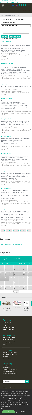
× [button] (30, 391)
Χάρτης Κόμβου (7, 358)
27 (25, 230)
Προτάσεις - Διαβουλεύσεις (10, 352)
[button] (16, 408)
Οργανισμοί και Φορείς (8, 327)
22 (13, 230)
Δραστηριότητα (9, 335)
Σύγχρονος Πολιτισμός (9, 341)
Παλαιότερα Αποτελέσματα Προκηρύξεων (12, 244)
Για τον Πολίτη (8, 350)
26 (23, 230)
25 (20, 230)
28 (27, 230)
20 (9, 230)
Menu (28, 5)
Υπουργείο (7, 320)
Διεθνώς (5, 344)
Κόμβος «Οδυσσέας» (8, 339)
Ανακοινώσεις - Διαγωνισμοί (10, 369)
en (16, 5)
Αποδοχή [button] (8, 411)
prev (1, 303)
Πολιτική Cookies (5, 406)
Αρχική (2, 15)
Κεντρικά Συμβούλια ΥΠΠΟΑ (10, 373)
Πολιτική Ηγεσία (7, 324)
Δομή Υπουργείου (7, 325)
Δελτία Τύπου (6, 365)
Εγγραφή (29, 10)
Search (19, 5)
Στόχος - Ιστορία (7, 322)
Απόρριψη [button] (23, 411)
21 (11, 230)
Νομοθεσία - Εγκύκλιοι (8, 329)
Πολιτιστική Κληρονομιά (9, 337)
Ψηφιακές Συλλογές (8, 342)
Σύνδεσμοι (5, 356)
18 (4, 230)
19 (6, 230)
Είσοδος (24, 10)
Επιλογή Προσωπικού (8, 371)
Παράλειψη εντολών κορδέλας (8, 0)
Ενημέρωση (7, 364)
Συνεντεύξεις (6, 367)
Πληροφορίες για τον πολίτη (10, 354)
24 (18, 230)
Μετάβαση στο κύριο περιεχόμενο (9, 2)
